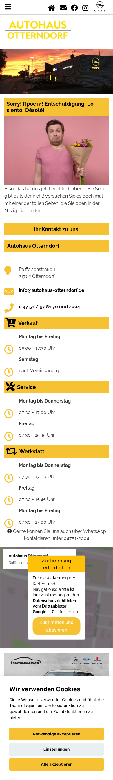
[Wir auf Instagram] (85, 7)
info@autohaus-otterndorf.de (51, 290)
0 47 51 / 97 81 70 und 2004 (49, 306)
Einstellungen (56, 749)
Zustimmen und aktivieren (56, 626)
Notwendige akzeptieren (56, 734)
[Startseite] (51, 7)
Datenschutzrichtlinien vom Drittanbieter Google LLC (54, 606)
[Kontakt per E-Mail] (63, 7)
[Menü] (7, 7)
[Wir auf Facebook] (74, 7)
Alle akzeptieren (56, 764)
